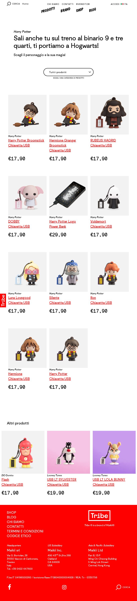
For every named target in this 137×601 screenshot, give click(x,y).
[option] (68, 465)
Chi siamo (53, 4)
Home (25, 4)
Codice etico (19, 536)
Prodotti (48, 9)
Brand (65, 10)
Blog (92, 9)
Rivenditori (83, 4)
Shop (80, 9)
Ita (125, 4)
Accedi (115, 4)
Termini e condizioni (25, 531)
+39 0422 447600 (22, 568)
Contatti (68, 4)
